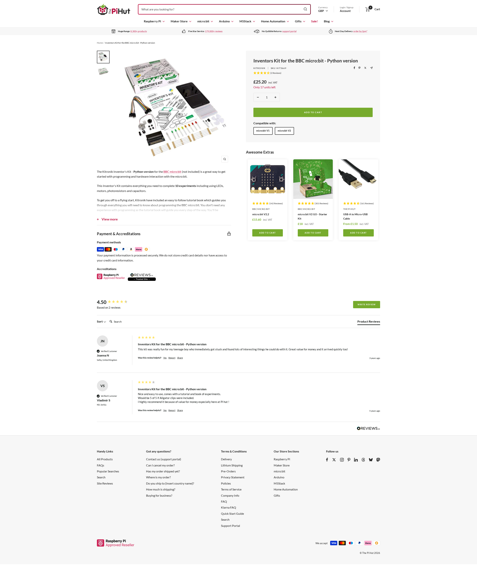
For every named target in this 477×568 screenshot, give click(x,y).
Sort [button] (100, 321)
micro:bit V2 (284, 130)
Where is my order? (158, 477)
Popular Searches (108, 471)
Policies (226, 483)
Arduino (224, 21)
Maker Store (179, 21)
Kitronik (259, 68)
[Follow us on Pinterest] (349, 460)
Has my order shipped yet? (163, 471)
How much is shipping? (160, 489)
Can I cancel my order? (160, 465)
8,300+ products (138, 31)
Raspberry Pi (152, 21)
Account (345, 10)
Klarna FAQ (228, 507)
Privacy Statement (232, 477)
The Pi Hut (349, 209)
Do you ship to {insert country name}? (170, 483)
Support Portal (230, 525)
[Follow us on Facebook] (327, 460)
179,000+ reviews (213, 31)
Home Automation (273, 21)
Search (101, 477)
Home (100, 42)
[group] (116, 302)
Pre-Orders (228, 471)
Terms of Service (231, 489)
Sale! (314, 21)
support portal (289, 31)
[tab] (368, 322)
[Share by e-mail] (371, 68)
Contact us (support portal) (163, 459)
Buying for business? (159, 495)
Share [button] (180, 357)
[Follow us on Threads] (363, 460)
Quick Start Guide (232, 513)
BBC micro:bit (261, 209)
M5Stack (245, 21)
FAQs (100, 465)
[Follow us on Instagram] (342, 460)
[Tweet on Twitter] (365, 68)
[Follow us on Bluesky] (371, 460)
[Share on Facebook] (354, 68)
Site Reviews (105, 483)
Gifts (298, 21)
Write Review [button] (367, 304)
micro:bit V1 (263, 130)
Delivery (226, 459)
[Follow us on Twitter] (334, 459)
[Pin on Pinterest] (359, 68)
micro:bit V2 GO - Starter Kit (312, 216)
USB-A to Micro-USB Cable (355, 216)
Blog (327, 21)
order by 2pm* (360, 31)
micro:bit (203, 21)
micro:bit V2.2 (260, 214)
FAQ (224, 501)
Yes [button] (165, 357)
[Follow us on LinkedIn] (356, 460)
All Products (105, 459)
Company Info (230, 495)
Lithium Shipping (232, 465)
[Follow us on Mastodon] (378, 460)
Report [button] (171, 357)
